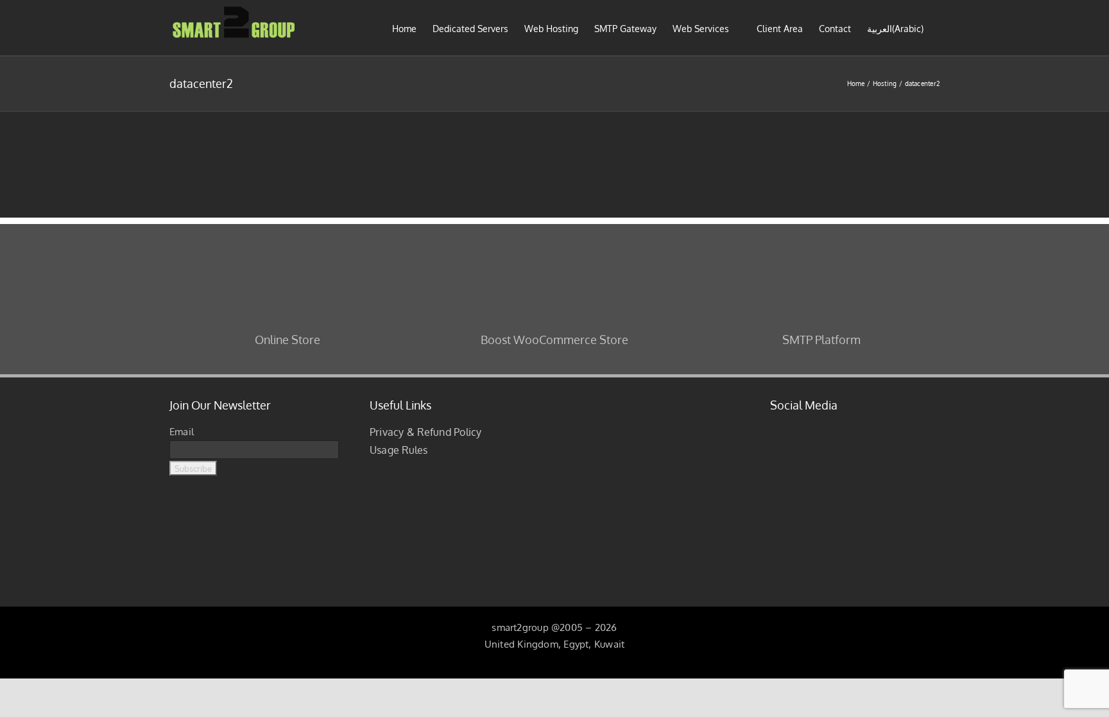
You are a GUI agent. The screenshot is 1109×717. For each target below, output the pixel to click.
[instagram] (794, 429)
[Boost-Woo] (554, 242)
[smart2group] (654, 395)
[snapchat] (857, 429)
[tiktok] (836, 429)
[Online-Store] (287, 242)
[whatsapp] (877, 429)
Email (181, 432)
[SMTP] (821, 242)
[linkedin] (815, 429)
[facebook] (774, 429)
